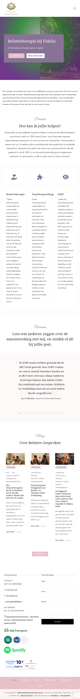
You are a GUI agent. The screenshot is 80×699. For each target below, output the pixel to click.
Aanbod (25, 680)
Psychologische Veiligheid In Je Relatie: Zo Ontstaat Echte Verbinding (38, 490)
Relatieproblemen (37, 481)
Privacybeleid (65, 695)
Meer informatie (35, 55)
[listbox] (40, 387)
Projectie (59, 484)
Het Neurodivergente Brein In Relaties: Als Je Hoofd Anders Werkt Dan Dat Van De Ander (15, 491)
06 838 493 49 (11, 595)
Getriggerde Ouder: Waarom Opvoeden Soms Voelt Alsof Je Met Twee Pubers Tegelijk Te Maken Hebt (64, 499)
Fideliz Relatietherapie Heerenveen (30, 693)
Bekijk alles (40, 554)
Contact (16, 55)
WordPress (55, 695)
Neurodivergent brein (13, 481)
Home (13, 680)
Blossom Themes (27, 695)
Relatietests (49, 680)
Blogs (36, 680)
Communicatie (36, 472)
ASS (13, 472)
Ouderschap (60, 472)
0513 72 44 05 (12, 590)
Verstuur (57, 622)
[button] (18, 413)
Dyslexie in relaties (12, 475)
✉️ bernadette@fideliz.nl (13, 601)
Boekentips (65, 680)
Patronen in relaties (37, 478)
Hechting (34, 475)
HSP (7, 472)
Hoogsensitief (11, 478)
